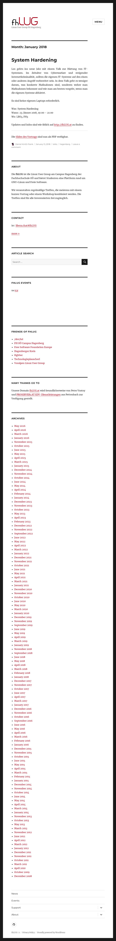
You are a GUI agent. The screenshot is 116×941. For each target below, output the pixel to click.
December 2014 (22, 784)
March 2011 (20, 864)
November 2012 (23, 832)
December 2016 (23, 708)
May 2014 (19, 800)
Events (15, 900)
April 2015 (19, 768)
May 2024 (19, 485)
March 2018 (20, 669)
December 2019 (23, 617)
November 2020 (23, 593)
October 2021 (21, 565)
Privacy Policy (28, 932)
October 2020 (21, 597)
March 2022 (21, 549)
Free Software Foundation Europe (33, 347)
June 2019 (19, 629)
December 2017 (22, 681)
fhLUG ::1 (15, 932)
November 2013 (23, 816)
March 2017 (20, 700)
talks (55, 144)
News (14, 893)
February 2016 (22, 740)
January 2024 (21, 497)
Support (16, 907)
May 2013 (19, 824)
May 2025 (19, 453)
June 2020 (20, 601)
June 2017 (19, 692)
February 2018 (22, 673)
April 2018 (19, 665)
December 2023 (23, 501)
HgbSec (18, 355)
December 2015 (22, 748)
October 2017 (21, 688)
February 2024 (22, 493)
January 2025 (21, 465)
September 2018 (23, 653)
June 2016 (19, 724)
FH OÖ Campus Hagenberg (29, 343)
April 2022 (20, 545)
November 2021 (23, 561)
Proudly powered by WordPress (51, 932)
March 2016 (20, 736)
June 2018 (19, 657)
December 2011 (22, 852)
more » (15, 233)
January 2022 (21, 553)
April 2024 (20, 489)
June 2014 (19, 796)
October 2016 (21, 716)
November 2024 (23, 473)
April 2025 (20, 457)
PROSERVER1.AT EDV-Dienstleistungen (38, 394)
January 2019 (21, 645)
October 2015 (21, 756)
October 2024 (21, 477)
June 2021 (19, 569)
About (15, 914)
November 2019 (23, 621)
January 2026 (21, 437)
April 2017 (19, 696)
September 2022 (23, 533)
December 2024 (23, 469)
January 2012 (21, 848)
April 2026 (20, 430)
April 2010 (19, 868)
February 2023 (22, 521)
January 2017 (21, 704)
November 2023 (23, 505)
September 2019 (23, 625)
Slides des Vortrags (26, 136)
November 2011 (22, 856)
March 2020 (21, 609)
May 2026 (19, 426)
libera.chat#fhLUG (26, 225)
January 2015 (21, 780)
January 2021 (21, 585)
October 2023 (21, 509)
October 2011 (21, 860)
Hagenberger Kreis (24, 351)
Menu (98, 21)
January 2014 (21, 812)
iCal (16, 290)
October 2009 (22, 872)
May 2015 (19, 764)
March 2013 (20, 828)
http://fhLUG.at (63, 124)
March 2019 (20, 641)
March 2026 (21, 434)
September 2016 (23, 720)
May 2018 (19, 661)
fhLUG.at (34, 390)
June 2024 (20, 481)
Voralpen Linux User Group (29, 363)
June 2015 (19, 760)
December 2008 (23, 876)
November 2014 (23, 788)
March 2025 (21, 461)
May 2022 (19, 541)
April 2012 (19, 840)
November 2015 (23, 752)
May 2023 (19, 513)
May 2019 (19, 633)
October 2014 (21, 792)
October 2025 (21, 445)
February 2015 (22, 776)
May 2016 (19, 728)
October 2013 (21, 820)
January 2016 (21, 744)
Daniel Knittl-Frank (24, 144)
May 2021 (19, 573)
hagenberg (65, 144)
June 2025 (20, 449)
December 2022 (23, 525)
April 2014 (19, 804)
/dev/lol (18, 339)
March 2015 (20, 772)
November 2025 (23, 441)
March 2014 (20, 808)
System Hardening (34, 60)
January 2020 (21, 613)
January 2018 (21, 677)
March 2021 (20, 581)
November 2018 (23, 649)
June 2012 (19, 836)
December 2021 (22, 557)
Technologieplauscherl (27, 359)
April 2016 (20, 732)
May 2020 (19, 605)
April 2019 (20, 637)
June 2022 (20, 537)
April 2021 (19, 577)
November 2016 (23, 712)
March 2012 (20, 844)
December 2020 (23, 589)
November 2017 (23, 684)
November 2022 (23, 529)
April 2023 (20, 517)
